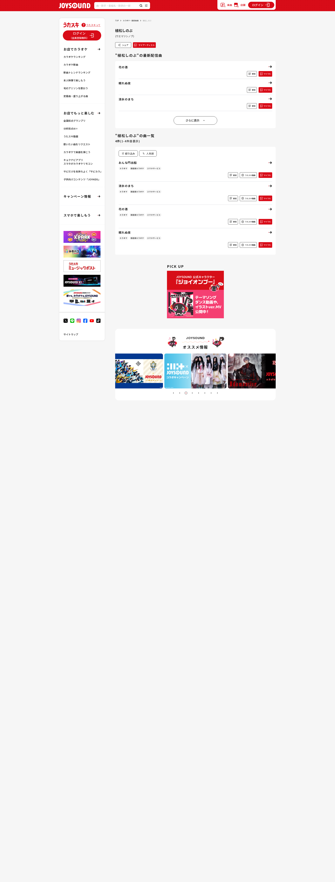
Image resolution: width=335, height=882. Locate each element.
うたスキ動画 (71, 136)
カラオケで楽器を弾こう (77, 152)
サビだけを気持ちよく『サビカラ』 (83, 171)
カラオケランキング (74, 56)
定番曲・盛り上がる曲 (76, 96)
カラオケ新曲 (71, 64)
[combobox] (148, 153)
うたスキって (93, 25)
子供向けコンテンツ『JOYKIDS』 (82, 179)
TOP (117, 20)
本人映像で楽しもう (74, 80)
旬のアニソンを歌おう (76, 88)
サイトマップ (71, 334)
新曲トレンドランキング (77, 72)
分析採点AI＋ (71, 128)
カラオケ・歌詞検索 (131, 20)
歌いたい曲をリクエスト (77, 144)
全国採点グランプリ (74, 120)
